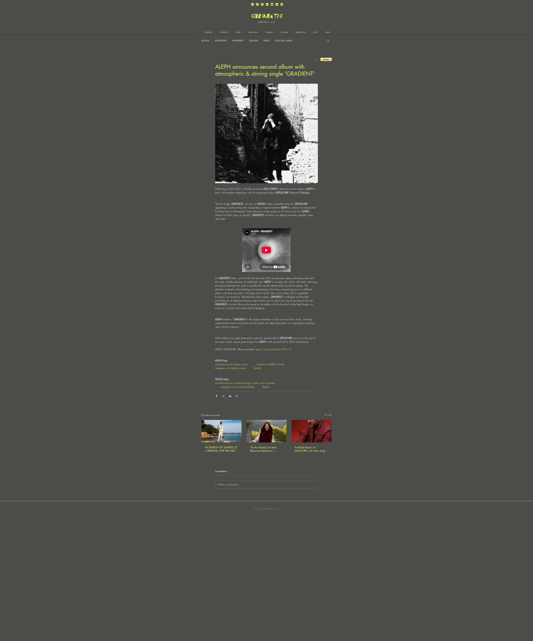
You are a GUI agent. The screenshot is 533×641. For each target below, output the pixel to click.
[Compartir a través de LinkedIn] (230, 396)
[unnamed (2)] (252, 4)
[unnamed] (281, 4)
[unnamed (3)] (262, 4)
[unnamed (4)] (257, 4)
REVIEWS (253, 40)
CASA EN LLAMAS (283, 40)
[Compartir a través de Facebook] (216, 396)
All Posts (205, 40)
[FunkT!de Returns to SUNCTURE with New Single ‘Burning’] (311, 431)
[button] (328, 41)
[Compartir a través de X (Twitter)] (223, 396)
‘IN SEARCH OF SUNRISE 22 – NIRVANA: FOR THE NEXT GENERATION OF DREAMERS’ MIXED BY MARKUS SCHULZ (221, 449)
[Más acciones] (316, 59)
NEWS (266, 40)
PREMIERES (238, 40)
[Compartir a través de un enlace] (237, 396)
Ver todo (328, 414)
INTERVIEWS (221, 40)
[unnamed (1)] (272, 4)
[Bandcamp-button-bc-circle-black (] (267, 4)
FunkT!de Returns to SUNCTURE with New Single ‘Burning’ (310, 449)
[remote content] (266, 250)
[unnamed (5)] (276, 4)
